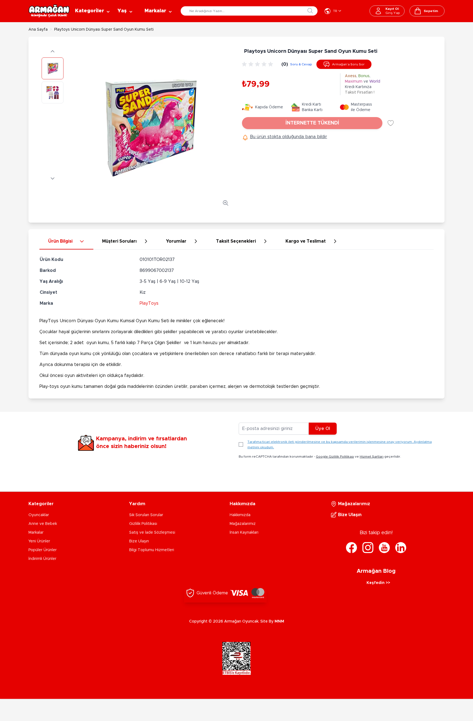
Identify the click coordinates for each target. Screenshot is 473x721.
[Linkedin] (400, 547)
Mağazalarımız (243, 524)
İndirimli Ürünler (42, 559)
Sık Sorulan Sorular (146, 515)
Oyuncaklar (38, 515)
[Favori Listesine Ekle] (390, 123)
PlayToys (149, 303)
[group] (258, 64)
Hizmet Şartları (371, 456)
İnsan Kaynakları (244, 532)
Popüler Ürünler (42, 550)
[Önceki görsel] (52, 51)
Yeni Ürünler (39, 541)
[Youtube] (384, 547)
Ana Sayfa (38, 29)
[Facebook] (351, 547)
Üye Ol (322, 428)
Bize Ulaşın (139, 541)
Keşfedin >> (378, 583)
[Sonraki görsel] (52, 178)
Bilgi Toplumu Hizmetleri (151, 550)
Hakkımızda (240, 515)
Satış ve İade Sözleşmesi (152, 532)
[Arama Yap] (310, 10)
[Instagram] (367, 547)
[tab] (66, 241)
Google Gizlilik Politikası (335, 456)
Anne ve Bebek (42, 524)
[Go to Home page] (49, 11)
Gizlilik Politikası (143, 524)
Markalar (36, 532)
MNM (279, 621)
